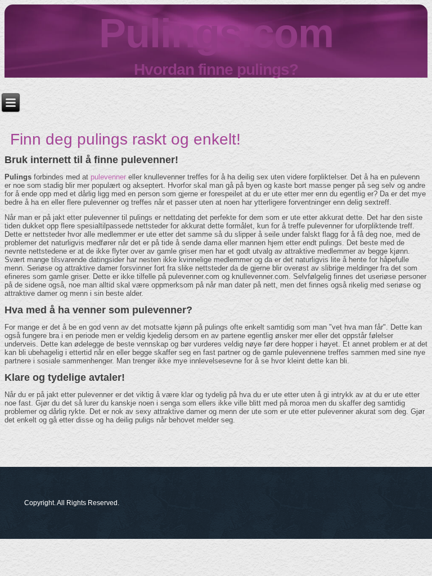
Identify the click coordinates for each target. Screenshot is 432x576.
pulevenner (108, 177)
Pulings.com (216, 33)
